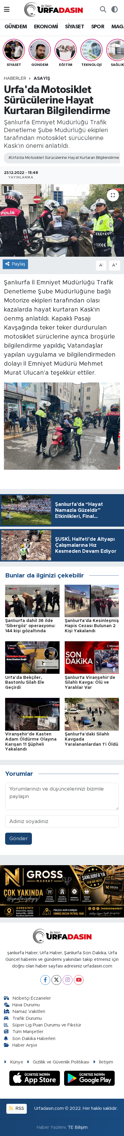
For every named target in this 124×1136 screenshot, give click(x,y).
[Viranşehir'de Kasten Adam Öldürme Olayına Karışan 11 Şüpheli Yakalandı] (32, 714)
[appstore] (35, 1079)
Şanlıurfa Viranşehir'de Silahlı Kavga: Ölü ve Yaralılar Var (90, 683)
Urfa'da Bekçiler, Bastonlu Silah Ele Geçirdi (24, 683)
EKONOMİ (46, 26)
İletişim (106, 1062)
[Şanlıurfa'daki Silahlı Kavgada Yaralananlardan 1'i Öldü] (92, 714)
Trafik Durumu (27, 1018)
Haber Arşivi (24, 1045)
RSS (19, 1108)
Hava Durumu (26, 1005)
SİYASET (74, 26)
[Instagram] (68, 980)
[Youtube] (79, 980)
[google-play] (89, 1079)
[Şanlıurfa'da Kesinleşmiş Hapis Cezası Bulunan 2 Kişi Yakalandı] (92, 600)
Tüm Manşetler (27, 1031)
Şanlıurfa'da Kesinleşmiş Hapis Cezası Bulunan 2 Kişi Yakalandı (92, 626)
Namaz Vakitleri (28, 1011)
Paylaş (18, 264)
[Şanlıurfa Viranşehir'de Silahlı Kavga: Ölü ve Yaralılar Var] (92, 657)
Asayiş (42, 78)
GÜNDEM (16, 26)
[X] (56, 980)
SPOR (97, 26)
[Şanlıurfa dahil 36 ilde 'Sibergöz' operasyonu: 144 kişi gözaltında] (32, 600)
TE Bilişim (78, 1127)
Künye (16, 1062)
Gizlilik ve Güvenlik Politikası (61, 1062)
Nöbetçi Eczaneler (31, 998)
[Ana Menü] (7, 9)
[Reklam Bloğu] (62, 890)
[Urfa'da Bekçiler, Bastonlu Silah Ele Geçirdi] (32, 657)
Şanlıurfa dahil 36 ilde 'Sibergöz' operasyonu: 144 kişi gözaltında (30, 626)
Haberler (15, 78)
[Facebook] (45, 980)
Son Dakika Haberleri (33, 1038)
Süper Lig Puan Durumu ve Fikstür (46, 1025)
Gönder (18, 838)
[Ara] (103, 10)
